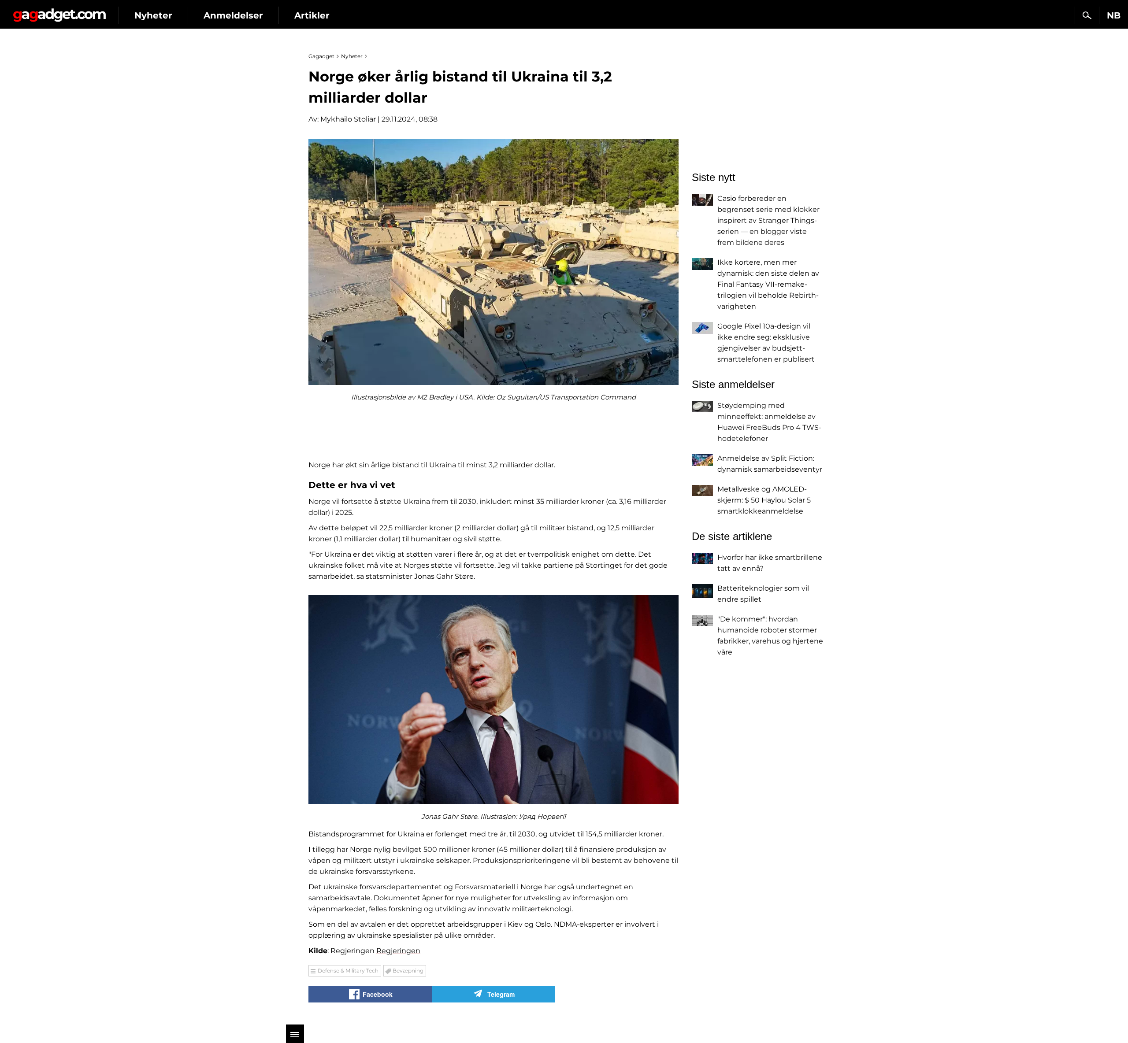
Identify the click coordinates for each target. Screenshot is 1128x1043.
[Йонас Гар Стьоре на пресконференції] (493, 699)
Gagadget (59, 11)
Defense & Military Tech (348, 970)
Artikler (312, 15)
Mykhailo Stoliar (348, 119)
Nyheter (153, 15)
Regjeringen (398, 951)
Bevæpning (408, 970)
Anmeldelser (233, 15)
